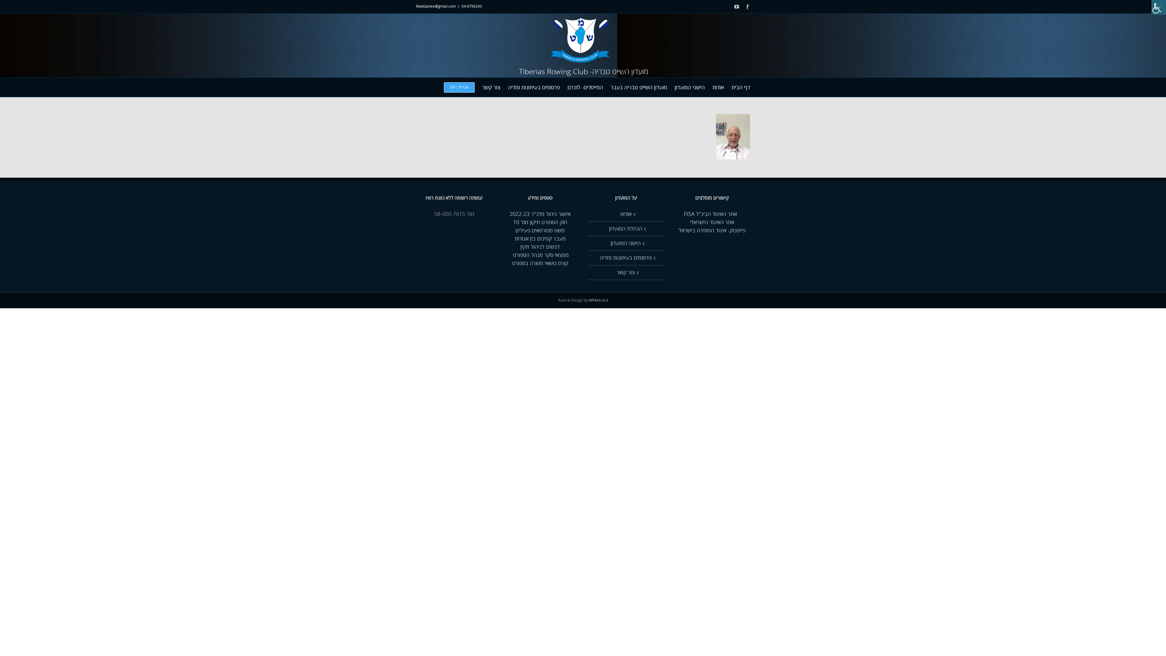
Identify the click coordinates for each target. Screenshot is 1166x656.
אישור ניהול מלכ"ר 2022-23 (540, 214)
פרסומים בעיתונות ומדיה (626, 258)
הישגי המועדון (626, 243)
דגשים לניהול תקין (540, 247)
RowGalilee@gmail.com (436, 6)
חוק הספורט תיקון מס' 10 (540, 222)
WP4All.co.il (598, 300)
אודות (626, 214)
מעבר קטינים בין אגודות (540, 238)
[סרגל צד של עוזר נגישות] (1158, 7)
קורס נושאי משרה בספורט (540, 263)
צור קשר (626, 272)
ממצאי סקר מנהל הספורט (540, 255)
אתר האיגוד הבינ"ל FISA (712, 214)
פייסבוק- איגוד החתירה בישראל (712, 230)
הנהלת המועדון (625, 228)
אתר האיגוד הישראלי (712, 222)
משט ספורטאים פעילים (540, 230)
